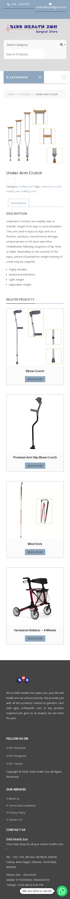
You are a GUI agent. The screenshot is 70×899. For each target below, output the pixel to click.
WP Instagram (17, 755)
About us (14, 798)
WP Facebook (17, 748)
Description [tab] (18, 203)
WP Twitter (16, 763)
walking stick (28, 191)
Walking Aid (26, 186)
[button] (62, 891)
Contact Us (15, 819)
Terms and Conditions (22, 805)
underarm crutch (51, 186)
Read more (35, 379)
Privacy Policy (17, 812)
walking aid (13, 191)
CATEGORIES (19, 77)
